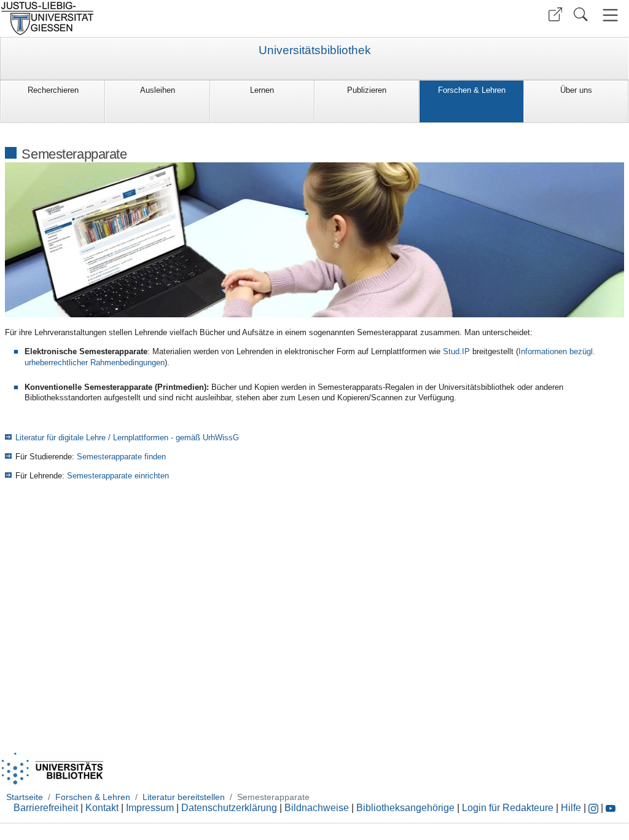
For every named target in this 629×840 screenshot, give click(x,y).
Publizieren (366, 90)
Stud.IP (456, 351)
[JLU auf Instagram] (594, 807)
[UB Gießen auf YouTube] (610, 807)
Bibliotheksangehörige (405, 807)
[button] (555, 14)
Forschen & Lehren (472, 90)
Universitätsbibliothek (315, 50)
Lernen (262, 90)
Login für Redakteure (507, 807)
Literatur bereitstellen (184, 797)
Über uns (576, 90)
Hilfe (571, 807)
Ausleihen (157, 90)
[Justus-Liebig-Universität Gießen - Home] (155, 18)
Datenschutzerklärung (229, 807)
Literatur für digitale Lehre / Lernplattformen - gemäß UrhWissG (127, 437)
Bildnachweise (316, 807)
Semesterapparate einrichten (118, 475)
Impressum (150, 807)
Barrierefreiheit (46, 807)
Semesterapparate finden (120, 456)
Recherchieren (53, 90)
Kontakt (102, 807)
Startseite (24, 797)
